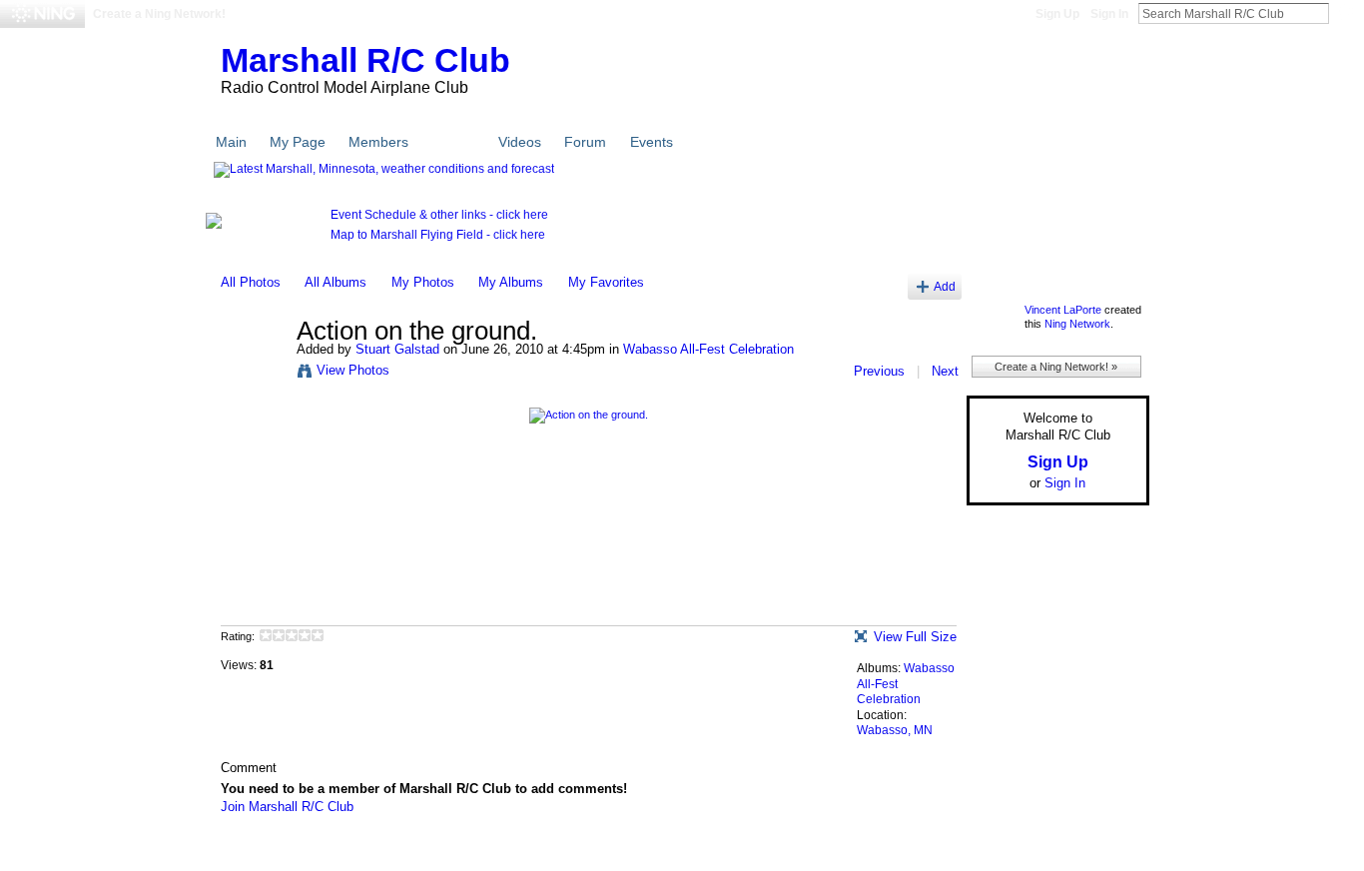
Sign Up (1057, 14)
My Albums (510, 282)
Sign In (1109, 14)
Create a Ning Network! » (1056, 367)
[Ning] (42, 14)
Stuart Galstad (397, 349)
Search (1345, 13)
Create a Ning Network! (159, 14)
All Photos (251, 282)
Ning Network (1077, 324)
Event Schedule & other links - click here (439, 215)
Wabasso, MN (895, 730)
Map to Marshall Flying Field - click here (438, 235)
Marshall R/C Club (365, 60)
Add (945, 286)
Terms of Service (1104, 853)
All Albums (335, 282)
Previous (879, 371)
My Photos (422, 282)
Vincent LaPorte (1062, 310)
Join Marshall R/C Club (287, 806)
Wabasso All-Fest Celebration (708, 349)
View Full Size (915, 636)
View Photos (353, 370)
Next (945, 371)
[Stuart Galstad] (253, 374)
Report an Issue (1001, 853)
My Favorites (606, 282)
